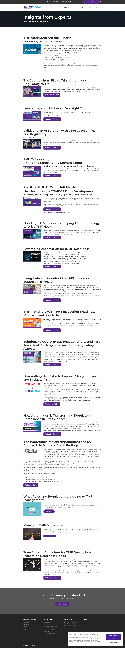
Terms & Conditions (48, 622)
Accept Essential (113, 638)
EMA (95, 454)
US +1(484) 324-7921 (53, 1)
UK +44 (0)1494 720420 (64, 1)
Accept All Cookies (113, 635)
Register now (47, 70)
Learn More (49, 511)
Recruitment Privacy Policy (50, 626)
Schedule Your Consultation (91, 1)
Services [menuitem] (74, 7)
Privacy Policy (46, 624)
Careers (25, 626)
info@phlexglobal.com (77, 1)
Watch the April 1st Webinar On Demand (56, 212)
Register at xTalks (51, 404)
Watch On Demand (52, 119)
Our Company (27, 622)
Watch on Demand (52, 95)
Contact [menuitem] (97, 7)
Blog (24, 629)
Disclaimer (46, 631)
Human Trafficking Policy (49, 629)
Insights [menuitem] (82, 7)
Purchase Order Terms (49, 633)
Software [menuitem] (66, 7)
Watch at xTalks (31, 485)
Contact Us (62, 604)
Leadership (26, 624)
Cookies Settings (113, 642)
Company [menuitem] (90, 7)
